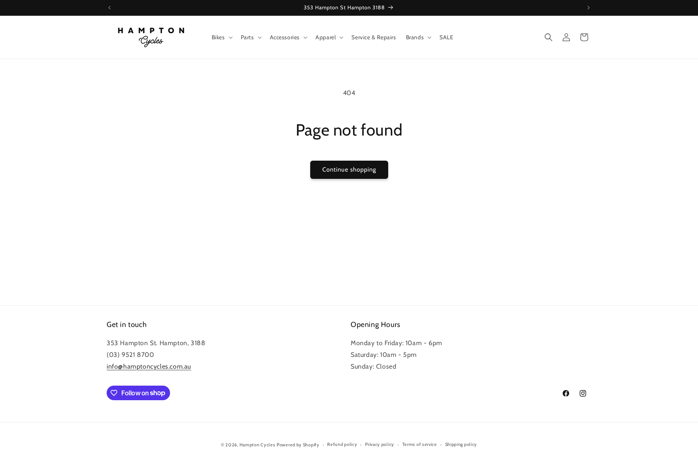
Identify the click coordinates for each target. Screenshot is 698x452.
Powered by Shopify (298, 445)
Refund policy (342, 444)
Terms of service (419, 444)
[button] (221, 37)
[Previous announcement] (109, 7)
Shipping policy (461, 444)
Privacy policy (379, 444)
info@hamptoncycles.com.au (149, 366)
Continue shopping (349, 169)
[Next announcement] (588, 7)
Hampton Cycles (257, 445)
